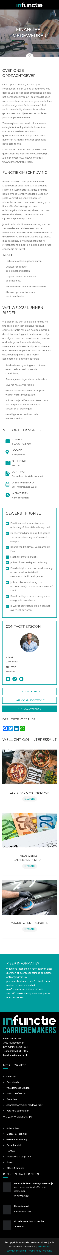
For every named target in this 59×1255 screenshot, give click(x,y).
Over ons (11, 1076)
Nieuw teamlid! (21, 1206)
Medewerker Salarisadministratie (29, 857)
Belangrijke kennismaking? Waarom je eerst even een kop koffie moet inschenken (33, 1187)
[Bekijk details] (29, 767)
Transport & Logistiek (18, 1156)
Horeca (10, 1150)
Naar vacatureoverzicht (29, 700)
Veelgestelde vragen (18, 1087)
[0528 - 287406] (15, 678)
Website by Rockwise (40, 1250)
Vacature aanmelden (17, 1110)
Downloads (12, 1082)
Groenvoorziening (16, 1139)
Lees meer (30, 798)
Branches (11, 1099)
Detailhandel (13, 1145)
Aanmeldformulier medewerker (24, 1104)
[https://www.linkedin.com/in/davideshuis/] (22, 678)
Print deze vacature (29, 709)
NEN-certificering (16, 1093)
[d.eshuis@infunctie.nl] (9, 678)
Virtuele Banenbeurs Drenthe (29, 1221)
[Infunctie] (29, 5)
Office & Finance (15, 1167)
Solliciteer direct (29, 691)
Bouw (9, 1162)
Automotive (13, 1128)
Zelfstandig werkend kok (29, 792)
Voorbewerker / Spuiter (29, 922)
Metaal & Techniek (16, 1133)
